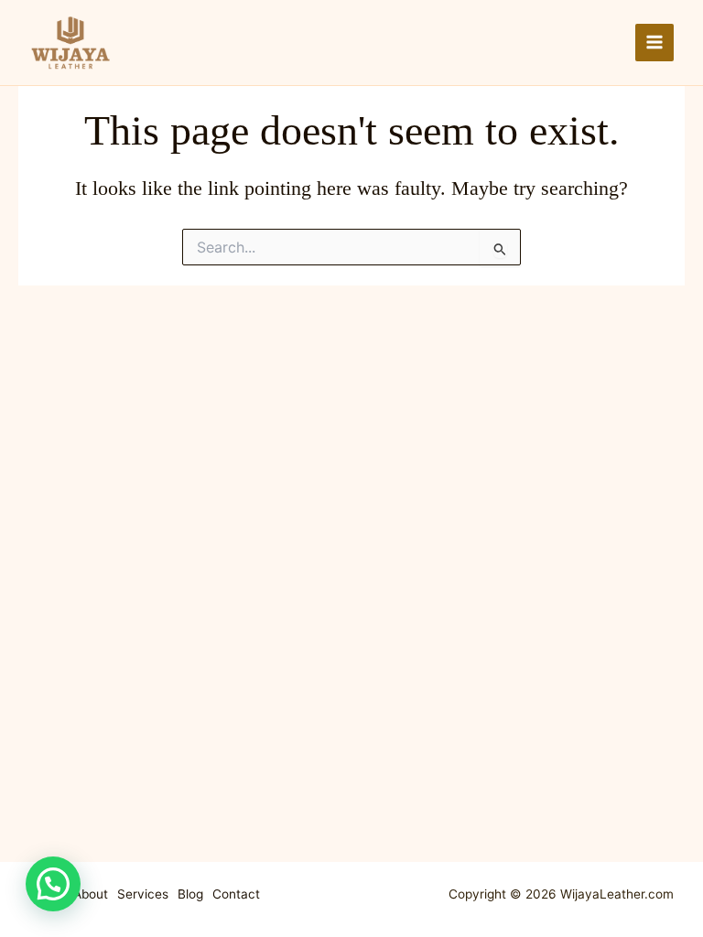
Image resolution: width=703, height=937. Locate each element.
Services (142, 894)
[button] (53, 883)
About (90, 894)
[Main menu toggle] (654, 43)
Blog (190, 894)
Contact (236, 894)
